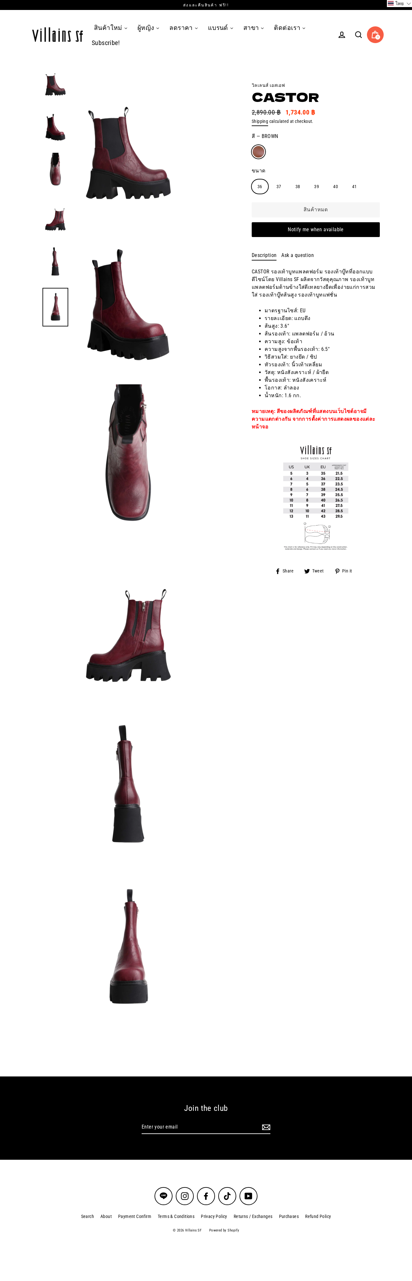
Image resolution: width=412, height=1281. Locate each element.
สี (265, 136)
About (106, 1216)
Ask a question (297, 255)
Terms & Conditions (176, 1216)
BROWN (258, 152)
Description (264, 255)
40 (335, 186)
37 (278, 186)
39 (316, 186)
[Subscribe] (265, 1127)
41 (354, 186)
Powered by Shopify (224, 1230)
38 (297, 186)
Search (87, 1216)
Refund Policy (318, 1216)
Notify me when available (316, 229)
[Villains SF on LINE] (163, 1196)
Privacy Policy (214, 1216)
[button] (399, 3)
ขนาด (259, 171)
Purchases (289, 1216)
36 (260, 186)
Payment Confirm (134, 1216)
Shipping (260, 121)
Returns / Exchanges (253, 1216)
